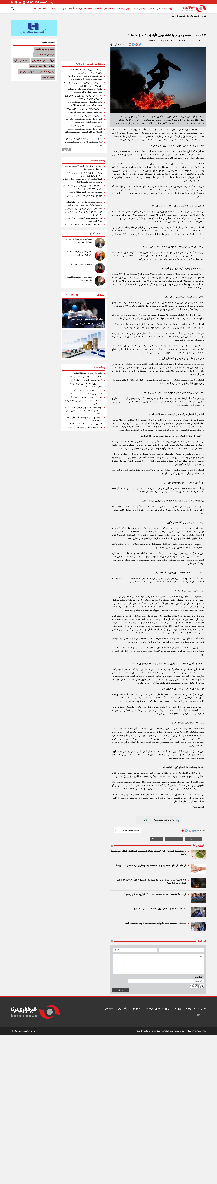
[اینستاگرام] (20, 2)
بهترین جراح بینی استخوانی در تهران (36, 71)
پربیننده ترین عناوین (96, 64)
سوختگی (154, 839)
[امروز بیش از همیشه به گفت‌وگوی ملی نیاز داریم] (100, 281)
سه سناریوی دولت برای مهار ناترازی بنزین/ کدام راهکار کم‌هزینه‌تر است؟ (84, 385)
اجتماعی (200, 40)
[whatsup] (136, 44)
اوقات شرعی (123, 1008)
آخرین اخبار (80, 64)
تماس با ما (201, 1008)
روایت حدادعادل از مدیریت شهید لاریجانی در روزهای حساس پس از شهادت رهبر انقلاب (84, 104)
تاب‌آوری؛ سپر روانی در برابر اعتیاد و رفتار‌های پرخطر (83, 424)
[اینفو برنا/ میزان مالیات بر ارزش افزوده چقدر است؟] (83, 344)
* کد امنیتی (199, 977)
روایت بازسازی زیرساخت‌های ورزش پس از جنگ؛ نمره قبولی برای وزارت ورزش (84, 174)
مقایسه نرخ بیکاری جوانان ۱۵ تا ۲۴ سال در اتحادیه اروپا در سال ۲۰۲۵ (82, 419)
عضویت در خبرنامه (152, 1008)
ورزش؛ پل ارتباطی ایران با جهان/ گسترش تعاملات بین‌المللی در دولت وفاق (83, 168)
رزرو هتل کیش (21, 60)
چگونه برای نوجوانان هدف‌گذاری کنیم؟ (87, 373)
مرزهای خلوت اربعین (44, 55)
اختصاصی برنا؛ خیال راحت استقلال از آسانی (85, 192)
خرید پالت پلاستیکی (44, 49)
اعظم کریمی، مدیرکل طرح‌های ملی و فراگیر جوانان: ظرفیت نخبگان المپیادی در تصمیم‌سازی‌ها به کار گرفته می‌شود (83, 211)
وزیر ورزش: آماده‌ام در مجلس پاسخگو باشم (85, 125)
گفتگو (92, 233)
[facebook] (129, 44)
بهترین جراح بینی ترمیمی (42, 66)
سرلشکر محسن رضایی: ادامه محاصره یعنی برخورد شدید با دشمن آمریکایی (85, 71)
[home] (170, 8)
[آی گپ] (12, 2)
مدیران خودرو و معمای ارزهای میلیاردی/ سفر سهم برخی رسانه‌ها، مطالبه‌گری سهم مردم (82, 187)
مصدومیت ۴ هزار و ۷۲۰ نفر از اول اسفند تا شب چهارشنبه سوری (159, 908)
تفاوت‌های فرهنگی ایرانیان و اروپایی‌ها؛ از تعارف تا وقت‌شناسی (83, 402)
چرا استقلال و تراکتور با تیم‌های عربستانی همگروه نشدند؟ (83, 412)
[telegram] (133, 44)
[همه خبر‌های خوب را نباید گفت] (100, 268)
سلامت (191, 40)
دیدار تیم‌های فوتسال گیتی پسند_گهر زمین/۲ (84, 108)
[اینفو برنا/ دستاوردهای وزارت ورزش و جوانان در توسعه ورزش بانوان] (83, 313)
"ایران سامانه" (17, 1031)
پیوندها (177, 1008)
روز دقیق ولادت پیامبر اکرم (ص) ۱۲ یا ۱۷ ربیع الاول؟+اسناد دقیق (85, 220)
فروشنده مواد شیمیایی (43, 60)
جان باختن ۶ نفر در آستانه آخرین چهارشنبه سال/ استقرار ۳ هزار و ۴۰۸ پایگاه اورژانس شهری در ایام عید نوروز (151, 881)
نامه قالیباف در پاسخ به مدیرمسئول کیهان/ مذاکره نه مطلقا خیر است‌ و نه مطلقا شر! (82, 181)
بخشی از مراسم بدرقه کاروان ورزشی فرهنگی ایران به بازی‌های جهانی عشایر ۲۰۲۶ (83, 97)
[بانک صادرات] (34, 28)
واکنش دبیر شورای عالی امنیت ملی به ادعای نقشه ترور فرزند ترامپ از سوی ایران (83, 84)
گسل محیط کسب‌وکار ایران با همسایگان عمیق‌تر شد (83, 144)
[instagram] (66, 295)
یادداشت (101, 233)
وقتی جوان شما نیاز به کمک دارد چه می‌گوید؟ (84, 397)
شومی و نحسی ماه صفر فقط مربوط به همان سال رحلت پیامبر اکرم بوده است (174, 16)
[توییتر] (27, 2)
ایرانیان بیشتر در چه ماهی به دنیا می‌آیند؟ (86, 376)
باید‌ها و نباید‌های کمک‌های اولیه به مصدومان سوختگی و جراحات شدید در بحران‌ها (151, 865)
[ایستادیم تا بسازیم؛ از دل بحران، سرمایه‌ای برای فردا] (100, 243)
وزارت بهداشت (191, 839)
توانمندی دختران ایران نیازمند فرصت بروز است (84, 427)
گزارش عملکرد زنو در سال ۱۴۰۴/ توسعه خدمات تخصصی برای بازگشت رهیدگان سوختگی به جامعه (148, 853)
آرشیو (66, 149)
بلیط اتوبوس (48, 77)
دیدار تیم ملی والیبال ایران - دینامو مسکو (86, 115)
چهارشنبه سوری (172, 839)
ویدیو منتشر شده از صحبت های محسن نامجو (84, 138)
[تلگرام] (24, 2)
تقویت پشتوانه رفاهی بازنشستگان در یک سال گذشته (84, 197)
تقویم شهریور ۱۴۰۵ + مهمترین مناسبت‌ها (86, 393)
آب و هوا (136, 1008)
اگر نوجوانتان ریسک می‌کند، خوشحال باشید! (85, 380)
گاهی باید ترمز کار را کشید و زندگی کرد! (87, 390)
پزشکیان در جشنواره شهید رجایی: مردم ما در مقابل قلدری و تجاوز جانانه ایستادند (85, 91)
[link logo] (194, 8)
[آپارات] (16, 2)
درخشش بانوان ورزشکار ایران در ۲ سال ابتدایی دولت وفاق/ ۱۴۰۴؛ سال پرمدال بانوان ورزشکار (84, 204)
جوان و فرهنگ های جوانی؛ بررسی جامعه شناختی (83, 407)
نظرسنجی (109, 1008)
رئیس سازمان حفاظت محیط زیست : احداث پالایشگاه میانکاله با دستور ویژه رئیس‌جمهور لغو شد (83, 132)
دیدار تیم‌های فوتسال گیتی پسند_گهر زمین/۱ (85, 112)
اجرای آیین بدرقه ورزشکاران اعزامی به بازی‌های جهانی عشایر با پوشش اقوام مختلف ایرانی (84, 78)
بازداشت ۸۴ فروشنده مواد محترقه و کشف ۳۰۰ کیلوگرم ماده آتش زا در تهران (154, 894)
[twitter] (139, 44)
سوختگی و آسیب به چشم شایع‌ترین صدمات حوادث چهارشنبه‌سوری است (155, 923)
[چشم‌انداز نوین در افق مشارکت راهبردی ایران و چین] (100, 255)
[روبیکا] (31, 2)
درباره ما (188, 1008)
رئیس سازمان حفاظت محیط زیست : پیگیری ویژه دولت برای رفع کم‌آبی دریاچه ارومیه (83, 121)
